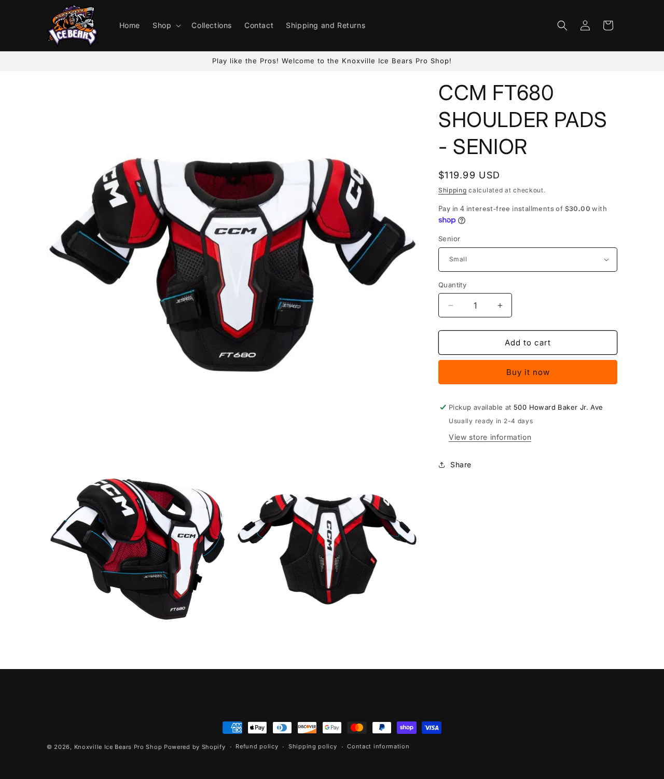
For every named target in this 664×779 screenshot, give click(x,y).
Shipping (452, 190)
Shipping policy (312, 746)
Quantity (452, 285)
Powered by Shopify (195, 746)
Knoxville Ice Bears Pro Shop (118, 746)
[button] (165, 25)
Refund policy (257, 746)
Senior (449, 238)
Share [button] (461, 464)
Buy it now (528, 372)
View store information (490, 437)
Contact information (378, 746)
